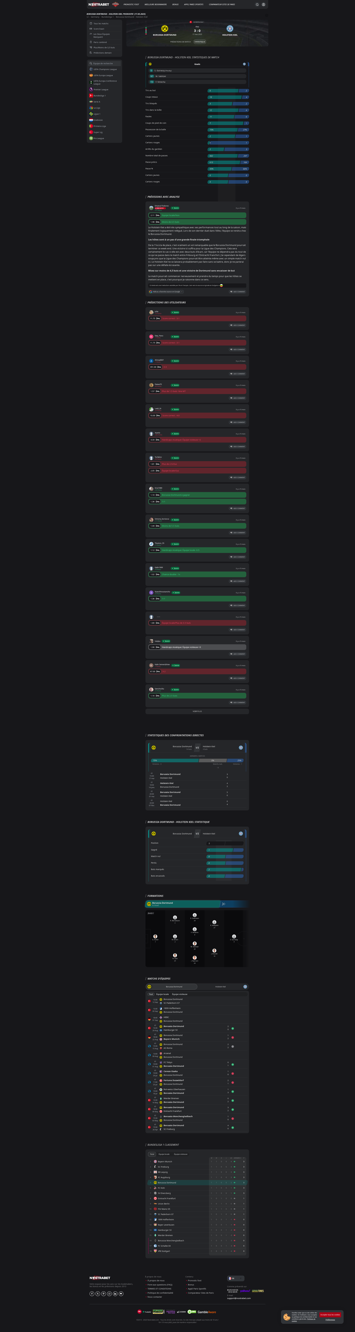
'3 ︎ (151, 70)
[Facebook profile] (92, 1293)
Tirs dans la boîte (153, 110)
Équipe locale (162, 994)
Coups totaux (151, 97)
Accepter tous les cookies (330, 1315)
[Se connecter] (263, 4)
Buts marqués (157, 869)
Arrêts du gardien (153, 149)
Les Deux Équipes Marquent (101, 35)
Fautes (148, 116)
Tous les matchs (101, 23)
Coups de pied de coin (155, 123)
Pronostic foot (131, 4)
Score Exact (99, 28)
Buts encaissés (158, 875)
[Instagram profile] (109, 1293)
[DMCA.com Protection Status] (191, 1312)
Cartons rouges (152, 142)
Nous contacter (155, 1297)
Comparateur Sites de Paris (222, 4)
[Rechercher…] (257, 4)
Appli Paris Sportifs (193, 4)
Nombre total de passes (156, 155)
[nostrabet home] (100, 1278)
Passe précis (151, 162)
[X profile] (97, 1293)
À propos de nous (156, 1280)
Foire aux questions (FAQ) (160, 1284)
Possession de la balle (155, 129)
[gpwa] (159, 1312)
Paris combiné (100, 42)
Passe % (149, 168)
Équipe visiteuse (179, 994)
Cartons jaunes (152, 136)
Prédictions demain (103, 52)
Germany (95, 17)
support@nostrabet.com (239, 1298)
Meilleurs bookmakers (156, 4)
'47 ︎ (152, 76)
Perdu (154, 862)
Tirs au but (150, 90)
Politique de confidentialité (160, 1293)
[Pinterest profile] (103, 1293)
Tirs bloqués (151, 103)
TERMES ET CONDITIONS (159, 1288)
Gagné (154, 849)
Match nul (155, 856)
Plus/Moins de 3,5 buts (104, 47)
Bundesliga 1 (108, 17)
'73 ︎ (152, 82)
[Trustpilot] (146, 1312)
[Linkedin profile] (115, 1293)
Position (154, 843)
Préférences (330, 1320)
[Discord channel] (121, 1293)
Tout (151, 994)
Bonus (175, 4)
